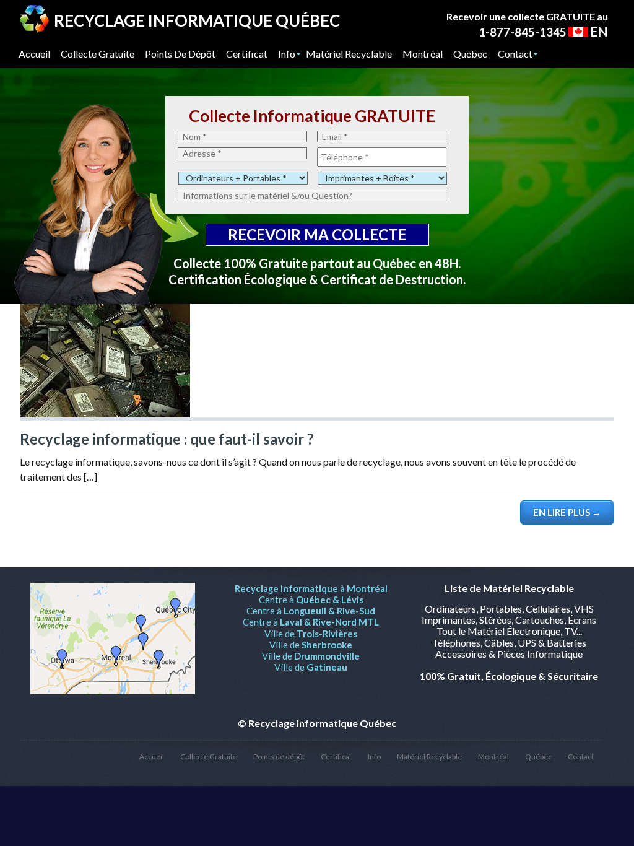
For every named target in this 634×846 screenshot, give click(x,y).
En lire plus (567, 512)
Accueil (151, 756)
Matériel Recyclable (429, 756)
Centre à (311, 599)
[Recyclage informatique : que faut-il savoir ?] (105, 413)
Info (374, 756)
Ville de (310, 633)
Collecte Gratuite (208, 756)
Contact (581, 756)
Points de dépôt (279, 756)
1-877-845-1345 (523, 32)
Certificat (336, 756)
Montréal (493, 756)
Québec (538, 756)
